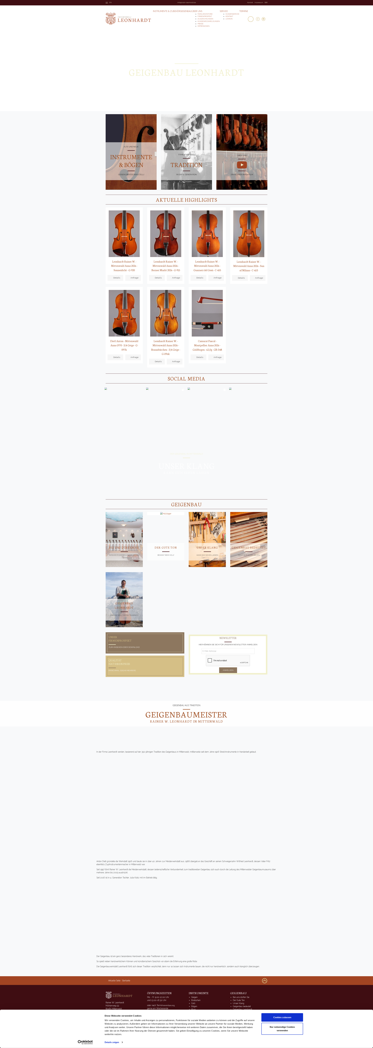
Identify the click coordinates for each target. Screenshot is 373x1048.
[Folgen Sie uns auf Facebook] (259, 19)
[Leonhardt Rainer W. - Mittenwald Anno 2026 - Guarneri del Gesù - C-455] (207, 233)
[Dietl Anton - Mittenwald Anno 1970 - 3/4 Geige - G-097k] (124, 313)
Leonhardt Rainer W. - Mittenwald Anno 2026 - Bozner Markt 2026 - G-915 (166, 265)
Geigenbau (186, 11)
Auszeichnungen (205, 19)
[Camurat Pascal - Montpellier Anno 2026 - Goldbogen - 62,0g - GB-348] (207, 313)
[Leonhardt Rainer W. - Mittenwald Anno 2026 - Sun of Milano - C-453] (248, 233)
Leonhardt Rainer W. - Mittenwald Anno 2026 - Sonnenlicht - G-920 (124, 265)
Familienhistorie (205, 14)
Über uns (197, 11)
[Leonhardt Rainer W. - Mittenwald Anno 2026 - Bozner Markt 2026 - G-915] (165, 233)
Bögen (194, 1006)
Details (116, 278)
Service (224, 11)
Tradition (187, 164)
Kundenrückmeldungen (209, 21)
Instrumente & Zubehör (166, 11)
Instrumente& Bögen (131, 160)
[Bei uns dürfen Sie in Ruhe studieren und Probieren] (124, 539)
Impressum (259, 2)
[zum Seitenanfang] (264, 980)
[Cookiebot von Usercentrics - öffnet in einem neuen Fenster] (85, 1042)
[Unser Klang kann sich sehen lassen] (207, 539)
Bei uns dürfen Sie (124, 547)
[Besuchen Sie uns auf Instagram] (264, 19)
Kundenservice (232, 14)
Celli (193, 1003)
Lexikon (229, 19)
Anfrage (135, 278)
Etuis (193, 1009)
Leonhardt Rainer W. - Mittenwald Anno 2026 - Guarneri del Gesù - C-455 (207, 265)
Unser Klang (207, 547)
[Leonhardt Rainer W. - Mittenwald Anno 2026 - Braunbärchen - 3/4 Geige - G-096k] (165, 313)
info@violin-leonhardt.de (186, 2)
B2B (266, 2)
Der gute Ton (166, 547)
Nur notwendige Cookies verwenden (282, 1029)
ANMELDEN (228, 670)
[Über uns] (242, 165)
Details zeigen (112, 1042)
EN (110, 2)
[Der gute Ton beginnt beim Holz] (165, 513)
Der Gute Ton (239, 1000)
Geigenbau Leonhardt (242, 1009)
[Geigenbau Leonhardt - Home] (119, 995)
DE (107, 2)
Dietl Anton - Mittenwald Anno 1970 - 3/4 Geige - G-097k (124, 345)
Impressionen (204, 26)
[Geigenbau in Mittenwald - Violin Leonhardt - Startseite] (128, 18)
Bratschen (195, 1000)
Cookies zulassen (282, 1017)
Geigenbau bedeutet (249, 547)
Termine (243, 11)
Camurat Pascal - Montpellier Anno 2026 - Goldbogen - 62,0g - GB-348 (207, 345)
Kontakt (250, 2)
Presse (200, 24)
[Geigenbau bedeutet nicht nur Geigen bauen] (248, 539)
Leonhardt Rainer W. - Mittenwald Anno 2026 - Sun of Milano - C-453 (248, 266)
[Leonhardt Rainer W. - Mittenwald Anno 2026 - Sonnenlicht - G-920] (124, 233)
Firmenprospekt (205, 16)
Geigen (194, 997)
